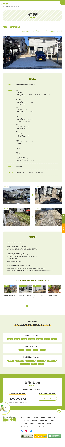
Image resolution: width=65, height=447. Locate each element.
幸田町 (35, 349)
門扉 (33, 31)
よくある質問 (24, 423)
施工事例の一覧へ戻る (34, 305)
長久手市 (39, 339)
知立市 (53, 339)
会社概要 (49, 423)
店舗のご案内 (41, 423)
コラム (52, 420)
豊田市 (9, 339)
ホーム (4, 6)
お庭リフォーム (51, 417)
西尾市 (27, 349)
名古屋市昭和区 (24, 364)
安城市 (42, 349)
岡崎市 (20, 349)
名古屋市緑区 (19, 360)
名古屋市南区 (41, 360)
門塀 (60, 31)
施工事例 (8, 6)
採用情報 (45, 426)
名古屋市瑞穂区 (51, 360)
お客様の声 (32, 423)
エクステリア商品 (25, 420)
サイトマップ (37, 426)
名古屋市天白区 (29, 360)
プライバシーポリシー (26, 426)
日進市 (16, 339)
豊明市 (40, 364)
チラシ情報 (34, 420)
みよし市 (31, 339)
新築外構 (43, 417)
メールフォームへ (46, 398)
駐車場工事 (26, 31)
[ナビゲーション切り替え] (62, 2)
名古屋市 (10, 360)
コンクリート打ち (41, 31)
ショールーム (63, 229)
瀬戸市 (46, 339)
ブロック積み (52, 31)
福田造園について (44, 420)
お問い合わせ (63, 220)
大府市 (33, 364)
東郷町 (23, 339)
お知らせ (29, 417)
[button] (60, 290)
